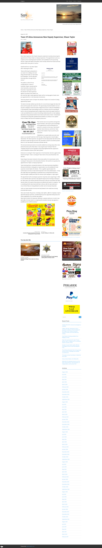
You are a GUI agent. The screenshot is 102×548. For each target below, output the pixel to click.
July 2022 (64, 494)
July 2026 (64, 374)
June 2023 (64, 466)
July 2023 (64, 464)
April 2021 (64, 531)
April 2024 (64, 441)
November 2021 (65, 514)
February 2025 (65, 417)
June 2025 (64, 407)
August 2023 (65, 461)
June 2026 (64, 377)
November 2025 (65, 394)
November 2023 (65, 454)
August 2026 (65, 372)
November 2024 (65, 424)
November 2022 (65, 484)
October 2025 (65, 397)
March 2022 (64, 504)
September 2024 (65, 429)
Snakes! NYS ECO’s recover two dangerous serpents (71, 325)
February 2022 (65, 506)
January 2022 (65, 509)
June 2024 (64, 436)
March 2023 (64, 474)
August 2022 (65, 491)
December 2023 (65, 451)
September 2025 (65, 399)
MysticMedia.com (30, 546)
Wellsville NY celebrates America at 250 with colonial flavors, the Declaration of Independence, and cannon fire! (71, 363)
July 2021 (64, 524)
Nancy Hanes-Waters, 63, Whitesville (70, 358)
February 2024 (65, 446)
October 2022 (65, 486)
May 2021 (64, 529)
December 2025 (65, 392)
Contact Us (74, 1)
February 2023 (65, 476)
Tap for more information (67, 191)
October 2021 (65, 516)
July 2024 (64, 434)
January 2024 (65, 449)
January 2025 (65, 419)
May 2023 (64, 469)
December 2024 (65, 422)
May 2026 (64, 379)
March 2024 (64, 444)
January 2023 (65, 479)
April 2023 (64, 471)
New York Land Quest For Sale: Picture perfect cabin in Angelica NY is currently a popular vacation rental (71, 341)
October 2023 (65, 456)
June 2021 (64, 526)
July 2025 (64, 404)
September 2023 (65, 459)
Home (67, 1)
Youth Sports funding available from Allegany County (70, 337)
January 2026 (65, 389)
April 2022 (64, 501)
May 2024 (64, 439)
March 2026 (64, 384)
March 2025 (64, 414)
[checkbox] (2, 546)
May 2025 (64, 409)
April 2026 (64, 382)
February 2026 (65, 387)
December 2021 (65, 511)
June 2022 (64, 496)
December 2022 (65, 481)
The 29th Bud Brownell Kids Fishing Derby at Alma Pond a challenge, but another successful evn (71, 351)
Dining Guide (79, 1)
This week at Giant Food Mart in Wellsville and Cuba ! (71, 355)
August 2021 (65, 521)
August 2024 (65, 432)
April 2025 (64, 412)
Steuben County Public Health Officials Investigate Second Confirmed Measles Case (70, 346)
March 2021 (64, 534)
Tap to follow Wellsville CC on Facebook (71, 237)
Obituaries (70, 1)
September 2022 (65, 489)
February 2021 (65, 536)
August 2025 (65, 402)
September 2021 (65, 519)
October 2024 (65, 427)
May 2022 (64, 499)
